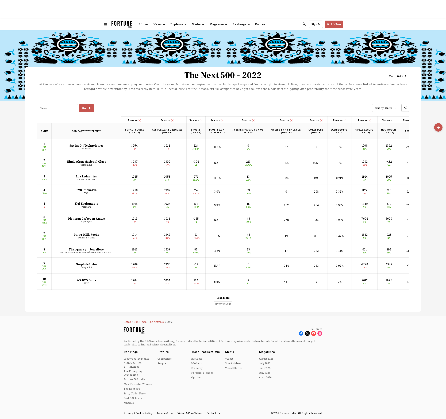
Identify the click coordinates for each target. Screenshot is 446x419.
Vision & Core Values (189, 413)
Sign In (316, 24)
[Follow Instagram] (319, 333)
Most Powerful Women (138, 384)
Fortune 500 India (134, 379)
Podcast (261, 24)
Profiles (163, 352)
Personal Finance (202, 372)
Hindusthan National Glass (86, 161)
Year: (396, 76)
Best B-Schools (133, 398)
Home (143, 24)
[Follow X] (307, 333)
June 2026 (265, 368)
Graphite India (86, 264)
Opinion (196, 377)
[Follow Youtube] (313, 333)
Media (229, 352)
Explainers (178, 24)
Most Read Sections (205, 352)
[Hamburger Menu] (105, 24)
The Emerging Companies (133, 373)
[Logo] (122, 24)
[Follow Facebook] (301, 333)
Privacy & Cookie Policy (138, 413)
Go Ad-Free (334, 24)
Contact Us (213, 413)
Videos (229, 358)
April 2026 (265, 377)
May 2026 (264, 372)
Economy (197, 368)
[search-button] (304, 24)
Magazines (267, 352)
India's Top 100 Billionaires (132, 365)
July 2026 (264, 363)
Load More (223, 297)
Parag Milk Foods (86, 234)
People (161, 363)
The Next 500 (132, 388)
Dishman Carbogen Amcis (86, 218)
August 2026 (266, 358)
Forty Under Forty (135, 393)
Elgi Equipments (86, 203)
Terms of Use (165, 413)
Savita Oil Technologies (86, 145)
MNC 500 (129, 403)
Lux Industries (86, 176)
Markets (196, 363)
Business (196, 358)
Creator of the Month (136, 358)
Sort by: (384, 108)
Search (86, 108)
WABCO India (86, 280)
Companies (164, 358)
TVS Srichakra (86, 190)
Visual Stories (233, 368)
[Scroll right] (438, 127)
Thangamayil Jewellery (86, 249)
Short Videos (233, 363)
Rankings (131, 352)
